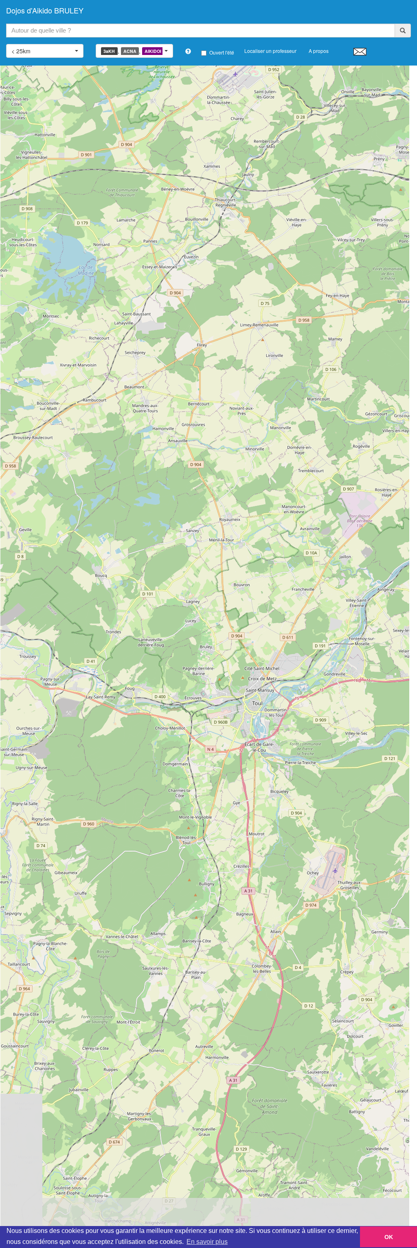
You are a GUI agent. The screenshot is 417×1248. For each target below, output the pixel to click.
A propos (319, 50)
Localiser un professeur (270, 50)
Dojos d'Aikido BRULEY (44, 10)
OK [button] (388, 1237)
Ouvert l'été (221, 52)
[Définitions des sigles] (188, 51)
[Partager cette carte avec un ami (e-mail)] (360, 51)
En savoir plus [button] (207, 1241)
